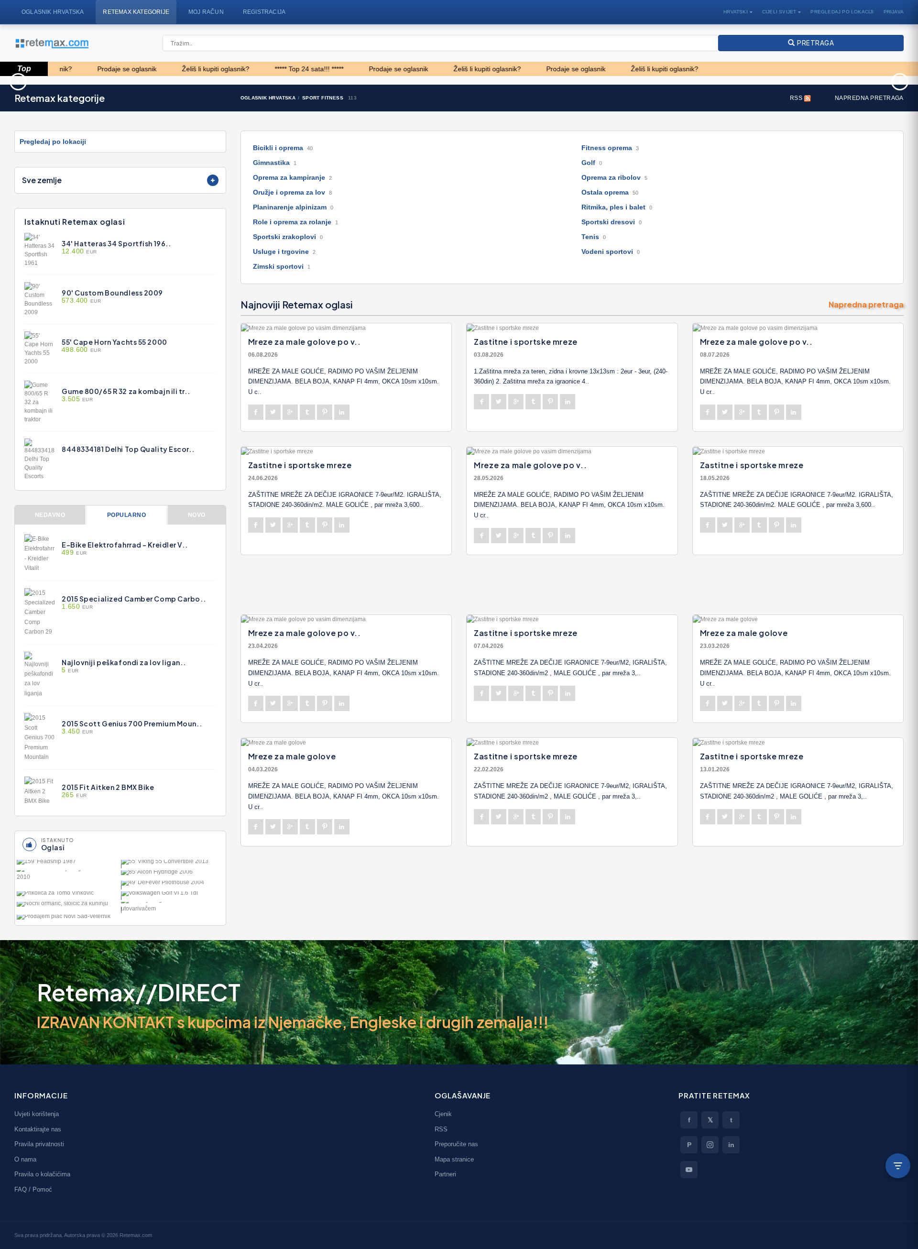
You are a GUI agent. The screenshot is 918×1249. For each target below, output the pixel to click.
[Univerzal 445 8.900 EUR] (384, 80)
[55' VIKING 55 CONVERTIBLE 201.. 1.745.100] (172, 864)
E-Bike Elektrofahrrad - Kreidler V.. (124, 544)
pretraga (814, 43)
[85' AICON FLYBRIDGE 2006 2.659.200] (172, 874)
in (731, 1145)
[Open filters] (897, 1165)
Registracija (264, 12)
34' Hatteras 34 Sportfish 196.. (116, 243)
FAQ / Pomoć (33, 1189)
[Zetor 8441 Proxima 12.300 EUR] (537, 80)
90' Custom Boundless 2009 (112, 292)
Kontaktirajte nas (37, 1129)
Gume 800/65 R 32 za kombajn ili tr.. (126, 391)
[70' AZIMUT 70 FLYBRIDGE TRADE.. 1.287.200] (68, 875)
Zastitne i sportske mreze (526, 342)
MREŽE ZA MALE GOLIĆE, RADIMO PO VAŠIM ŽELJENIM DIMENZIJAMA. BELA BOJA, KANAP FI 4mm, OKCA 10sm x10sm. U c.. (343, 381)
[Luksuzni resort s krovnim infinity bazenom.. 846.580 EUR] (690, 80)
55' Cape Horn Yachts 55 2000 (114, 342)
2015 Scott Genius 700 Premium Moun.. (132, 723)
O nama (25, 1159)
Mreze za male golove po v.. (304, 342)
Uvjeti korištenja (36, 1114)
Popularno (126, 515)
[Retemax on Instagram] (710, 1144)
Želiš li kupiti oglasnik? (172, 69)
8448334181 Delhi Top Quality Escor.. (128, 449)
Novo (197, 515)
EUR (79, 251)
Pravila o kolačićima (42, 1174)
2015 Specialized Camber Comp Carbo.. (134, 598)
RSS (797, 98)
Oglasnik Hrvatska (53, 12)
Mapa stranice (454, 1159)
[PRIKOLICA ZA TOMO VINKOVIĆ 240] (68, 895)
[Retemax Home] (51, 43)
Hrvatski (735, 11)
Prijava (894, 11)
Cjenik (443, 1114)
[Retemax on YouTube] (689, 1169)
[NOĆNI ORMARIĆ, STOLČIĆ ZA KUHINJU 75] (68, 906)
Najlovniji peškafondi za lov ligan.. (124, 662)
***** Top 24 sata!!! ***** (265, 69)
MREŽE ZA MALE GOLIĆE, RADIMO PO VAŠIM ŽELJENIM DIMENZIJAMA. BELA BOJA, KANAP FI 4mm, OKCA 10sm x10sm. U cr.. (795, 381)
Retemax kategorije (136, 12)
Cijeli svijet (779, 11)
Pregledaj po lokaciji (842, 11)
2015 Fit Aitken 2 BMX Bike (108, 787)
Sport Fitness (322, 97)
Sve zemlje (42, 180)
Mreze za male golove (744, 633)
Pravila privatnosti (39, 1144)
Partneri (445, 1174)
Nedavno (50, 515)
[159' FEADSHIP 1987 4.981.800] (68, 864)
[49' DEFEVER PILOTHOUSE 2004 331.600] (172, 885)
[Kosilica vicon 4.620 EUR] (231, 80)
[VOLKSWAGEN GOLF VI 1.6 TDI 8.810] (172, 895)
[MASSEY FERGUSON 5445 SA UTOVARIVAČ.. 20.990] (172, 907)
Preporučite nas (456, 1144)
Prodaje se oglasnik (83, 69)
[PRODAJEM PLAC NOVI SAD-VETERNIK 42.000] (68, 919)
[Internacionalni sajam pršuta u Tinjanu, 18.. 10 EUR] (78, 80)
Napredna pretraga (869, 98)
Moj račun (206, 12)
